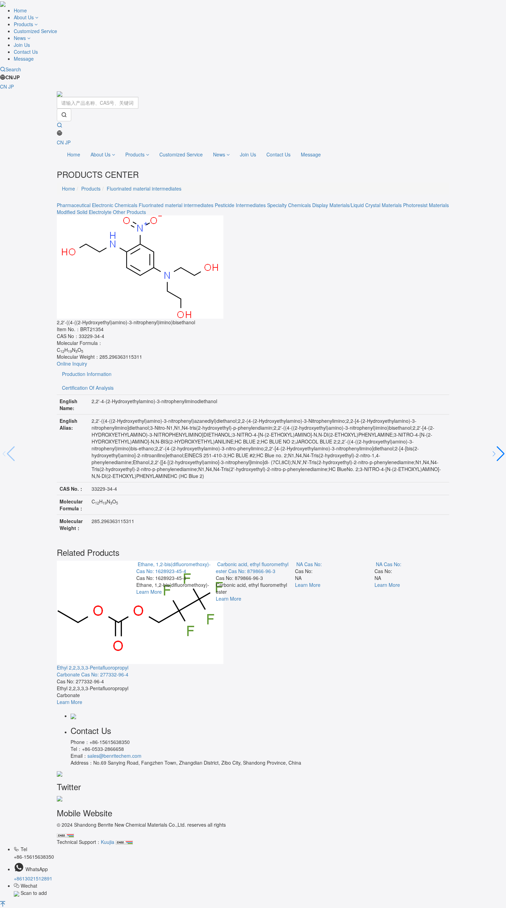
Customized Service (35, 31)
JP (11, 86)
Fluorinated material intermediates (144, 188)
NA (299, 564)
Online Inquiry (72, 363)
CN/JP (13, 77)
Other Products (129, 211)
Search (13, 69)
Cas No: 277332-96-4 (104, 674)
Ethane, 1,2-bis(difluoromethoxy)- (174, 564)
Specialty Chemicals (289, 205)
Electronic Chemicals (114, 205)
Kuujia (107, 841)
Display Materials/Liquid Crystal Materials (357, 205)
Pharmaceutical (74, 205)
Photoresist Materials (426, 205)
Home (20, 10)
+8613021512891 (33, 878)
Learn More (69, 701)
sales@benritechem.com (114, 755)
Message (24, 58)
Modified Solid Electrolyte (84, 211)
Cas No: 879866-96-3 (251, 571)
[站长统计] (65, 835)
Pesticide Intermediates (240, 205)
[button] (498, 454)
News (20, 37)
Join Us (22, 44)
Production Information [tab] (87, 373)
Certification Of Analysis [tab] (88, 387)
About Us (24, 17)
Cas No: (313, 564)
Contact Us (26, 51)
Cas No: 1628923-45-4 (161, 571)
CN (3, 86)
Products (24, 24)
